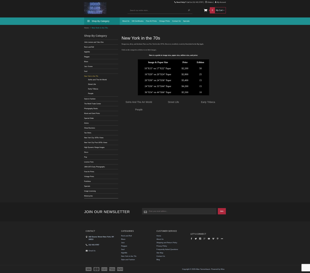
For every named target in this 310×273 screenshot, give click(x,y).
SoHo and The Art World (139, 102)
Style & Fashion (89, 99)
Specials (186, 21)
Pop (85, 157)
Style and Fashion (128, 260)
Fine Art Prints (151, 21)
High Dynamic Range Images (94, 147)
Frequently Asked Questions (167, 249)
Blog (158, 260)
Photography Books (91, 108)
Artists (86, 123)
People (139, 109)
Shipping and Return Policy (166, 243)
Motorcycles (88, 196)
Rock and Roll (89, 47)
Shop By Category (100, 21)
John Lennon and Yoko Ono (94, 42)
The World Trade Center (92, 104)
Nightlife (87, 52)
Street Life (173, 102)
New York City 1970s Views (94, 138)
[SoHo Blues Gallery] (104, 8)
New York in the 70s (91, 76)
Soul (85, 71)
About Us (125, 21)
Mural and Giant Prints (92, 113)
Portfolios (87, 181)
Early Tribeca (208, 102)
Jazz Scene (88, 66)
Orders (210, 2)
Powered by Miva (217, 269)
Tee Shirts (87, 133)
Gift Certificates (137, 21)
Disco (86, 152)
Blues (86, 61)
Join (221, 211)
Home (86, 28)
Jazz (123, 243)
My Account (221, 2)
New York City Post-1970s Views (95, 142)
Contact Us (176, 21)
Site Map (159, 253)
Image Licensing (90, 191)
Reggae (86, 57)
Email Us (92, 251)
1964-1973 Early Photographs (94, 167)
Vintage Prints (164, 21)
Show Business (89, 128)
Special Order (89, 118)
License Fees (89, 162)
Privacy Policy (161, 246)
